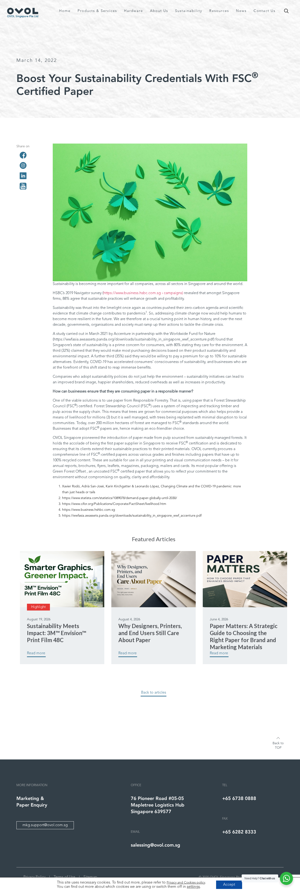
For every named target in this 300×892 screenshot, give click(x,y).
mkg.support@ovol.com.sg (45, 825)
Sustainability (188, 11)
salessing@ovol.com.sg (155, 845)
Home (65, 11)
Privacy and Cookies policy (186, 882)
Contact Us (264, 11)
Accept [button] (229, 885)
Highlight (38, 607)
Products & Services (97, 11)
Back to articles (153, 693)
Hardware (133, 11)
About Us (159, 11)
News (241, 11)
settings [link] (193, 887)
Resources (219, 11)
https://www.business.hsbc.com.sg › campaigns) (143, 293)
